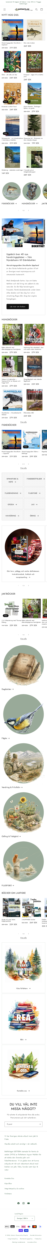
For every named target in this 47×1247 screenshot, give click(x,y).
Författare (8, 1194)
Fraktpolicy (38, 1239)
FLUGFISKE (32, 493)
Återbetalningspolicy (26, 1239)
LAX (32, 504)
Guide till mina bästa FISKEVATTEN (8, 920)
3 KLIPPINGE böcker (28, 920)
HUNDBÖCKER (28, 203)
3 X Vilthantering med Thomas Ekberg (11, 621)
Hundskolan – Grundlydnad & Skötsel (11, 414)
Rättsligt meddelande (18, 1242)
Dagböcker (6, 689)
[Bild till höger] (28, 210)
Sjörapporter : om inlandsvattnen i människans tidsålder (12, 139)
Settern (13, 1235)
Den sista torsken (29, 43)
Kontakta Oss (9, 1178)
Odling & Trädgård (10, 836)
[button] (4, 9)
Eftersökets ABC (29, 413)
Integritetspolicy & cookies (14, 1188)
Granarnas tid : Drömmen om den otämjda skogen (33, 139)
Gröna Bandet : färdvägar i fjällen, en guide (32, 107)
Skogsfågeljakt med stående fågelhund (33, 380)
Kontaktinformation (36, 1235)
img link (23, 530)
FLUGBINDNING (11, 493)
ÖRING (33, 516)
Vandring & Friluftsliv (11, 787)
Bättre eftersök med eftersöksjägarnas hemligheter (11, 348)
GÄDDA (11, 504)
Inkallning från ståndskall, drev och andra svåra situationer (33, 348)
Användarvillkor (32, 1242)
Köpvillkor (8, 1183)
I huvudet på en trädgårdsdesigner (29, 171)
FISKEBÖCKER (8, 203)
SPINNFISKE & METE (12, 480)
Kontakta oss (22, 1091)
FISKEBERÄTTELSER (34, 479)
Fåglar (4, 738)
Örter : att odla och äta (9, 75)
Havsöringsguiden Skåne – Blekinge (30, 452)
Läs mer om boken (17, 306)
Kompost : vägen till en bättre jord (33, 75)
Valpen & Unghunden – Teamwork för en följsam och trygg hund (11, 381)
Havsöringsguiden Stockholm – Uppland (12, 44)
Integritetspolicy (13, 1239)
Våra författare (21, 988)
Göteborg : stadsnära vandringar (12, 170)
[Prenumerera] (39, 1124)
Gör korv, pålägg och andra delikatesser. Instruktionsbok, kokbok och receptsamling (23, 574)
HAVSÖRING (11, 516)
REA (22, 1039)
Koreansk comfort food (9, 107)
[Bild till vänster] (18, 210)
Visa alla (23, 422)
